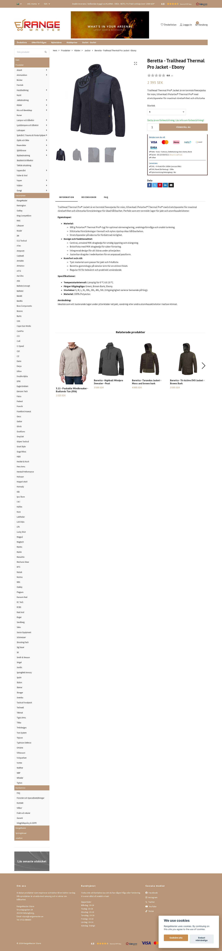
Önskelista (22, 42)
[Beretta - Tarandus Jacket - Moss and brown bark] (149, 359)
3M (18, 235)
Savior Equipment (24, 632)
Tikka (19, 722)
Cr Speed (20, 346)
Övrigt (19, 190)
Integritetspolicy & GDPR (27, 823)
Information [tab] (66, 197)
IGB (18, 492)
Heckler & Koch (23, 461)
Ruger (19, 617)
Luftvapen (21, 130)
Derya (19, 366)
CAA (18, 321)
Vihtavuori (21, 753)
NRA (18, 582)
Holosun (20, 476)
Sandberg (20, 622)
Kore (19, 512)
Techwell (20, 707)
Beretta (20, 301)
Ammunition (22, 75)
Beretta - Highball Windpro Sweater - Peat (108, 382)
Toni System (22, 732)
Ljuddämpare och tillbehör (28, 125)
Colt (18, 341)
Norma (20, 577)
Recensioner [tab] (89, 197)
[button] (203, 365)
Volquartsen (22, 758)
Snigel (19, 662)
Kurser (19, 115)
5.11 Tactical (22, 240)
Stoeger (20, 692)
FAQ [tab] (106, 197)
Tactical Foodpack (24, 702)
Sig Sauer (20, 647)
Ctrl (18, 351)
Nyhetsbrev (56, 42)
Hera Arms (21, 466)
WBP (18, 773)
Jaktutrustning (23, 100)
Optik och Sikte (23, 140)
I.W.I (18, 501)
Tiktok (151, 911)
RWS (18, 220)
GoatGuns (21, 431)
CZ (18, 356)
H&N (19, 456)
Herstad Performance (25, 471)
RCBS (19, 607)
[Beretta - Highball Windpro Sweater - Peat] (111, 359)
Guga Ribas (21, 451)
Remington (21, 205)
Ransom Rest (22, 597)
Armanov (20, 266)
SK (18, 652)
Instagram (152, 897)
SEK (46, 3)
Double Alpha (22, 376)
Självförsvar (21, 150)
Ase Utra (20, 276)
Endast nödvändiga (202, 939)
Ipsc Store (21, 497)
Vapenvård (21, 170)
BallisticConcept (23, 286)
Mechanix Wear (23, 562)
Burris (19, 316)
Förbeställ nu (183, 127)
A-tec (19, 245)
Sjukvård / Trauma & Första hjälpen (31, 135)
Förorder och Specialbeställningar (30, 798)
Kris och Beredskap (24, 110)
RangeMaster (22, 200)
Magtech (20, 542)
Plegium (20, 592)
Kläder (19, 105)
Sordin (19, 667)
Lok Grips (20, 522)
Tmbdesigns (21, 727)
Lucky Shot (21, 532)
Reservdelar (21, 145)
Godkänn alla (175, 938)
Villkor (19, 808)
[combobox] (166, 112)
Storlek (151, 105)
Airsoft (19, 70)
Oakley (19, 210)
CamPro (20, 331)
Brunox (20, 311)
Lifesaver (20, 225)
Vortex (19, 763)
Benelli (19, 296)
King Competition (24, 215)
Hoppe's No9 (22, 481)
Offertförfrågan (39, 42)
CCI (18, 336)
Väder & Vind (22, 175)
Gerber (19, 421)
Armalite (20, 261)
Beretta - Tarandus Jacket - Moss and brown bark (146, 382)
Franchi (20, 406)
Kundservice (20, 788)
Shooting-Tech (23, 642)
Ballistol (20, 291)
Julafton (19, 838)
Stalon (19, 682)
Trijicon (20, 737)
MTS (18, 567)
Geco (19, 416)
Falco (19, 396)
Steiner (19, 687)
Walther (20, 768)
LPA (18, 527)
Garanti (20, 818)
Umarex (20, 747)
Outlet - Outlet (89, 42)
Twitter (151, 902)
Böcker (19, 80)
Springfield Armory (24, 672)
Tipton (19, 783)
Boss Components (24, 306)
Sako (19, 627)
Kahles (19, 506)
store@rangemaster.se (32, 916)
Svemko (20, 697)
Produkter (20, 65)
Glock (19, 426)
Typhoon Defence (24, 742)
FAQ (18, 793)
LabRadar (21, 517)
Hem (17, 60)
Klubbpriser (72, 42)
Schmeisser (21, 637)
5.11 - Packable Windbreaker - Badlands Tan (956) (72, 390)
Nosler (19, 230)
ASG (18, 281)
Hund (19, 95)
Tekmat (20, 712)
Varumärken (21, 195)
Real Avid (20, 612)
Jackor (87, 50)
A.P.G (19, 271)
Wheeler (20, 778)
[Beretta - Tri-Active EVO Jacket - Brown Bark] (187, 359)
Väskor (19, 185)
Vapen (19, 180)
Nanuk (19, 572)
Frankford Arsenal (24, 411)
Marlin (19, 552)
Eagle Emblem (22, 386)
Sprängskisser (21, 833)
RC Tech (20, 602)
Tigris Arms (21, 717)
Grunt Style (21, 446)
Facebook (153, 892)
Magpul (20, 537)
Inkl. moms (32, 3)
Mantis (19, 547)
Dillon (19, 371)
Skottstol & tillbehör (25, 160)
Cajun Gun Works (24, 326)
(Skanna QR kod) (175, 155)
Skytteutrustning (23, 155)
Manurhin (20, 557)
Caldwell (20, 256)
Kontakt (20, 803)
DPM (18, 381)
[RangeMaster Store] (37, 25)
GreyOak (20, 436)
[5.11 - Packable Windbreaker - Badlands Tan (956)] (73, 363)
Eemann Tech (22, 391)
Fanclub (20, 85)
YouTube (152, 906)
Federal (20, 401)
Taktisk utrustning (24, 165)
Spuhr (19, 677)
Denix (19, 361)
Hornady (20, 486)
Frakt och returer (23, 813)
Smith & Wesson (23, 657)
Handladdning (22, 90)
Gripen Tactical (23, 441)
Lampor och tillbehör (25, 120)
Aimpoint (20, 251)
